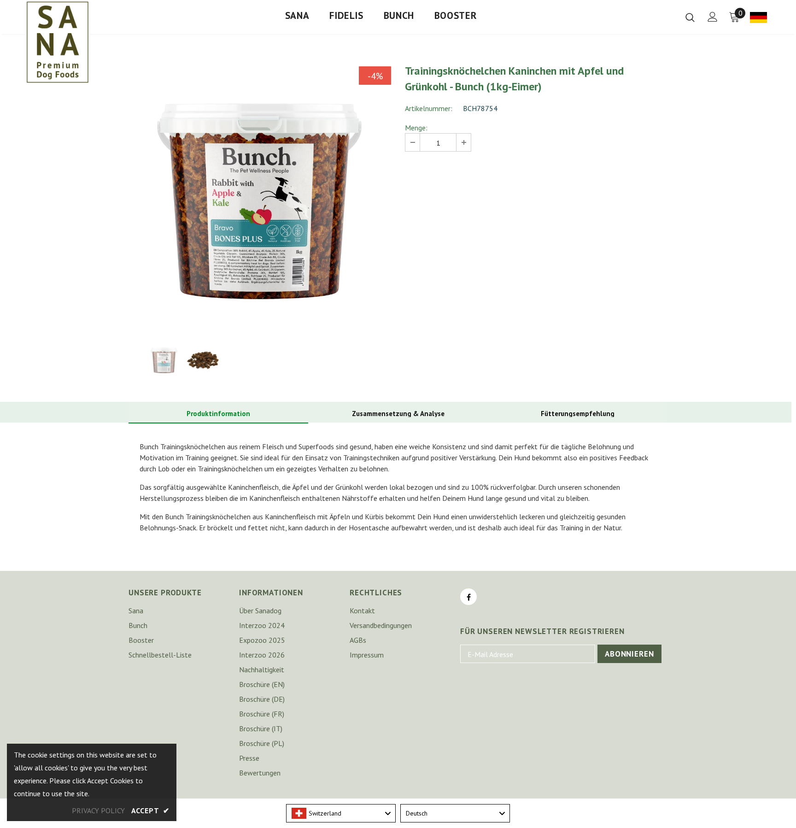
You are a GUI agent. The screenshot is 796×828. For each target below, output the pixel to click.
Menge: (416, 127)
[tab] (218, 414)
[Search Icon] (690, 17)
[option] (260, 197)
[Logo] (57, 42)
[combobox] (341, 813)
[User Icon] (713, 17)
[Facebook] (468, 596)
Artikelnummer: (428, 108)
